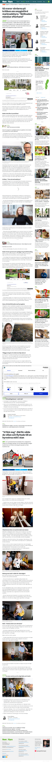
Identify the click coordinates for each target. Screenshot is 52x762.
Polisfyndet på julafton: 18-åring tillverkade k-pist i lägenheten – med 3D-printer (16, 733)
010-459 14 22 (44, 51)
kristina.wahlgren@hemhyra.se (14, 718)
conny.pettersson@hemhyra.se (24, 746)
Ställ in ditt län (39, 93)
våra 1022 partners (9, 375)
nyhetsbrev (12, 751)
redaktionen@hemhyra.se (11, 746)
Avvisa (11, 393)
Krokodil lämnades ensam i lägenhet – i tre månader (11, 729)
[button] (22, 1)
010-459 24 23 (11, 418)
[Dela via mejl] (30, 50)
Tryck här (14, 421)
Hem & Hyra (9, 749)
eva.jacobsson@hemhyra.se (24, 742)
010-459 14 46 (44, 44)
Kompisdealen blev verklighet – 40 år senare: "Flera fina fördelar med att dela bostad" (17, 425)
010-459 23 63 (11, 720)
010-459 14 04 (44, 28)
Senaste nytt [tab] (43, 97)
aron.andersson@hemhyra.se (24, 754)
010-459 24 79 (44, 21)
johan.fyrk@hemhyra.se (23, 750)
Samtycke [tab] (9, 370)
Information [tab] (20, 370)
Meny (44, 1)
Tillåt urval (26, 393)
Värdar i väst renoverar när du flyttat (13, 127)
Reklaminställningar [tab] (31, 370)
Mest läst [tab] (37, 97)
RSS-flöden (4, 753)
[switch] (20, 389)
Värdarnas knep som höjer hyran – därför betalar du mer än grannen (19, 67)
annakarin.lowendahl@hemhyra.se (15, 416)
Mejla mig (43, 20)
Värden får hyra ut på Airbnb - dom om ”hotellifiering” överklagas (13, 727)
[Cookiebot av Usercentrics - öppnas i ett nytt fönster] (43, 367)
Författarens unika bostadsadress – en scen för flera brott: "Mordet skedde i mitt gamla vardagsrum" (19, 731)
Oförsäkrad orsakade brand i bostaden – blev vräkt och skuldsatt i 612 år (14, 730)
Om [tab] (43, 370)
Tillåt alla (40, 393)
